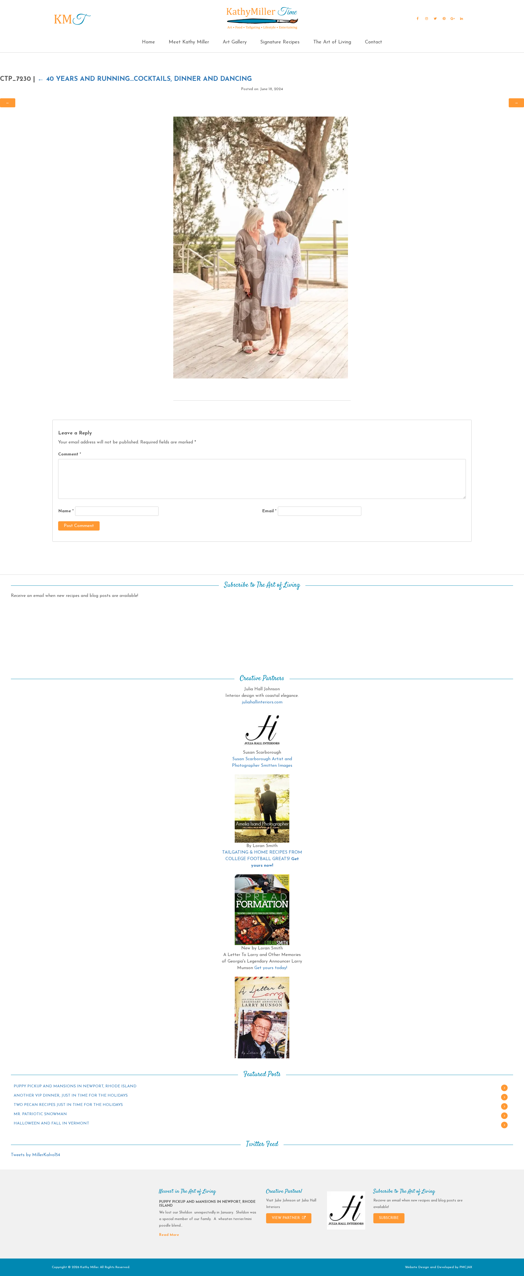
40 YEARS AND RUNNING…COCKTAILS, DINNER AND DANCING (144, 79)
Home (148, 42)
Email (269, 511)
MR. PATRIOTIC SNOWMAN (40, 1114)
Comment (69, 454)
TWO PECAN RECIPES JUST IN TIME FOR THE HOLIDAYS (68, 1105)
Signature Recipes (280, 42)
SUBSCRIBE (389, 1218)
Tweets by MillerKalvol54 (35, 1155)
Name (66, 511)
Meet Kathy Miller (189, 42)
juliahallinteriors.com (262, 702)
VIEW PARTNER (286, 1218)
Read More (169, 1235)
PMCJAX (466, 1267)
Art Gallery (235, 42)
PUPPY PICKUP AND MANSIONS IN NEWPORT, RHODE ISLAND (75, 1086)
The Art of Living (332, 42)
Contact (373, 42)
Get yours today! (270, 968)
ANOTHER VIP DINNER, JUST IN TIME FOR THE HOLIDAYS (71, 1096)
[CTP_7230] (260, 247)
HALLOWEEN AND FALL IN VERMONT (51, 1123)
